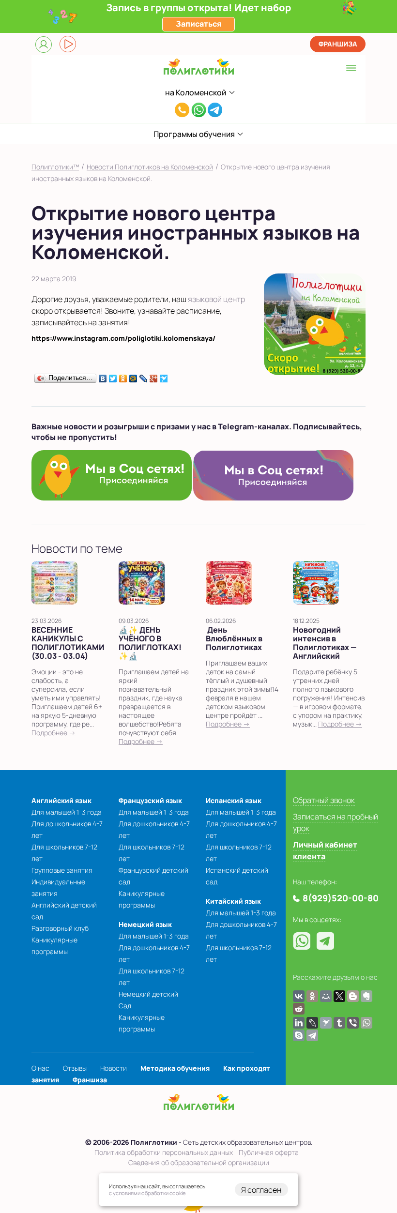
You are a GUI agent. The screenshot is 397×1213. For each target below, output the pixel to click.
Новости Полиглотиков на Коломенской (150, 166)
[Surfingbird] (164, 376)
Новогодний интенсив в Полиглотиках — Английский (324, 642)
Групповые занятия (61, 870)
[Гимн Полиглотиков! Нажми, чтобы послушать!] (68, 44)
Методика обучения (175, 1068)
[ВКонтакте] (103, 376)
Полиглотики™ (55, 166)
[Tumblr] (339, 1023)
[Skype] (299, 1035)
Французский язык (150, 800)
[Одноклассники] (123, 376)
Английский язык (61, 800)
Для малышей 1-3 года (66, 812)
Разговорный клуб (60, 928)
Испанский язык (233, 800)
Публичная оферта (269, 1152)
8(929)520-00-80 (182, 112)
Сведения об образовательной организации (198, 1162)
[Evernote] (366, 996)
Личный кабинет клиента (325, 850)
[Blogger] (353, 996)
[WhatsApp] (366, 1023)
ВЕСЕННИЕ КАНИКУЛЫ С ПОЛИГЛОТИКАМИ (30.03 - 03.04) (68, 642)
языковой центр (216, 299)
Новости (113, 1068)
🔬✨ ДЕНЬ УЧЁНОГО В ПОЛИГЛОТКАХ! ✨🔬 (150, 642)
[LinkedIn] (299, 1023)
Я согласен (261, 1189)
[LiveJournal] (143, 376)
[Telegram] (312, 1035)
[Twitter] (113, 376)
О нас (40, 1068)
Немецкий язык (145, 924)
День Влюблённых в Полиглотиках (234, 638)
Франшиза (338, 43)
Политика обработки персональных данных (163, 1152)
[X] (339, 996)
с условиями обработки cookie (147, 1193)
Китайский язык (233, 901)
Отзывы (75, 1068)
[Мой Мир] (133, 376)
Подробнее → (53, 732)
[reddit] (299, 1009)
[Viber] (353, 1023)
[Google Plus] (154, 376)
